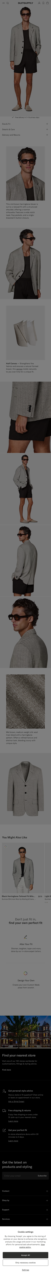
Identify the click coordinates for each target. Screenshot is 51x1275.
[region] (25, 1250)
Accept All (25, 1255)
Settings (25, 1270)
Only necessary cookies (25, 1262)
